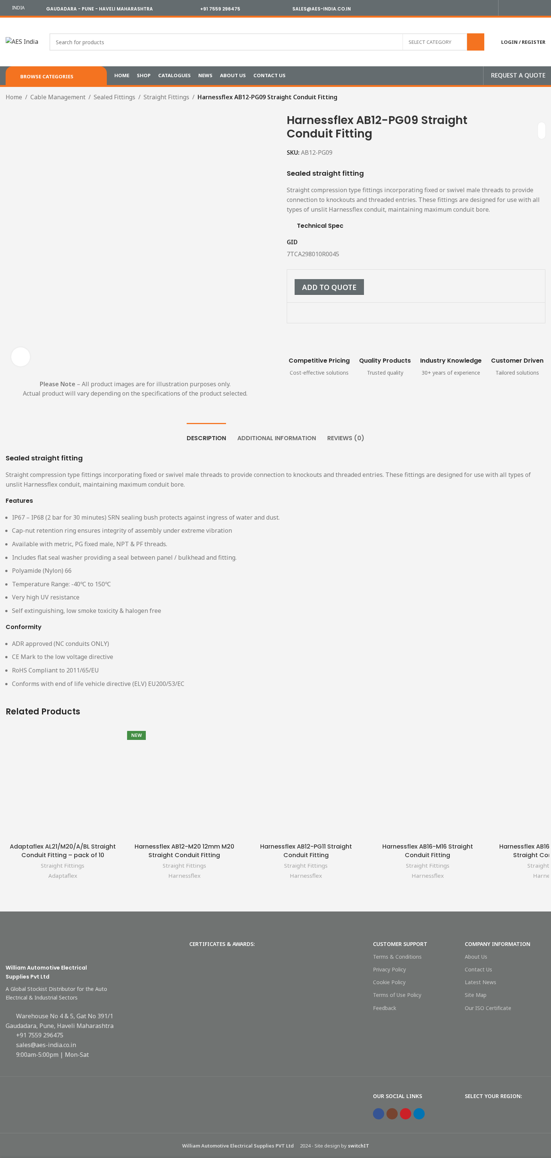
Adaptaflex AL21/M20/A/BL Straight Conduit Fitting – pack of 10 (63, 850)
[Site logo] (22, 41)
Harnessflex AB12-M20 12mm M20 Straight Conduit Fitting (184, 850)
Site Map (476, 994)
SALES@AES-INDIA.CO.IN (321, 9)
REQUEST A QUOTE (518, 75)
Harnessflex (184, 875)
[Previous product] (342, 98)
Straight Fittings (166, 97)
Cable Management (57, 97)
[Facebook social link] (506, 8)
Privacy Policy (389, 969)
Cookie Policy (389, 982)
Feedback (384, 1008)
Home (14, 97)
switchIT (358, 1145)
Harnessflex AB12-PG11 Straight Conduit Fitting (306, 850)
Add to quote (329, 287)
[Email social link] (316, 315)
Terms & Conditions (397, 956)
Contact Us (478, 969)
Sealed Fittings (114, 97)
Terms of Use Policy (397, 994)
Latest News (480, 982)
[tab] (206, 434)
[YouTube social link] (532, 8)
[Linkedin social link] (541, 8)
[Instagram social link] (524, 8)
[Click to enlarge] (20, 356)
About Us (476, 956)
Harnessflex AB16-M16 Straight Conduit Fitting (427, 850)
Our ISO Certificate (488, 1008)
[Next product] (357, 98)
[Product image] (63, 782)
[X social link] (515, 8)
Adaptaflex (62, 875)
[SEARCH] (475, 42)
